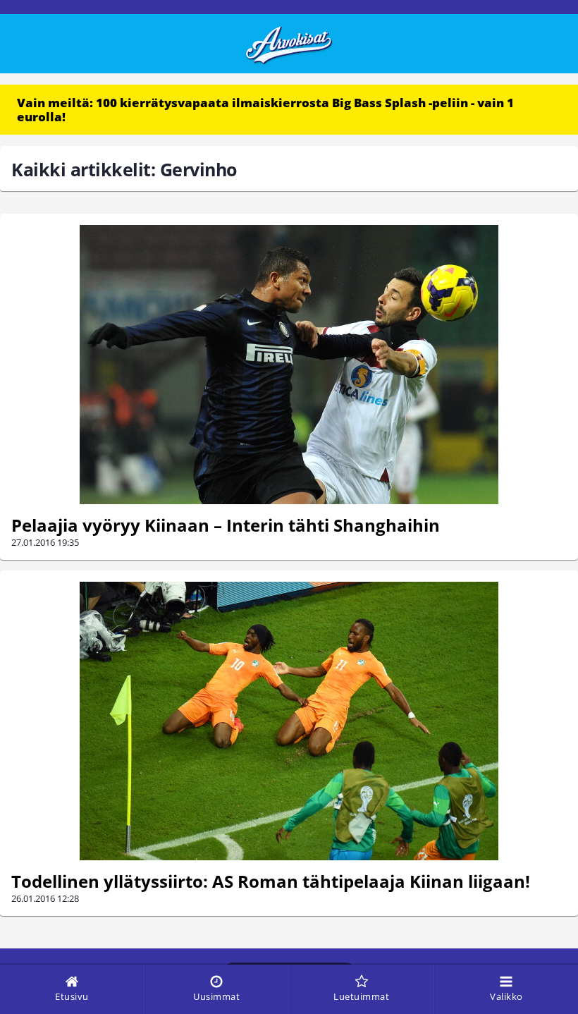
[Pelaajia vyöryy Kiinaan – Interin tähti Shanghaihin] (289, 364)
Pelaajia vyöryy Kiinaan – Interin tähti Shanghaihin (225, 525)
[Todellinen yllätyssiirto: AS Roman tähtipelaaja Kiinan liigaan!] (289, 721)
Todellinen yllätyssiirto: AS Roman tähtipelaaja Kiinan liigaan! (270, 881)
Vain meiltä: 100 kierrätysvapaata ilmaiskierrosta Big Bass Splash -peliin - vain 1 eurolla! (265, 109)
